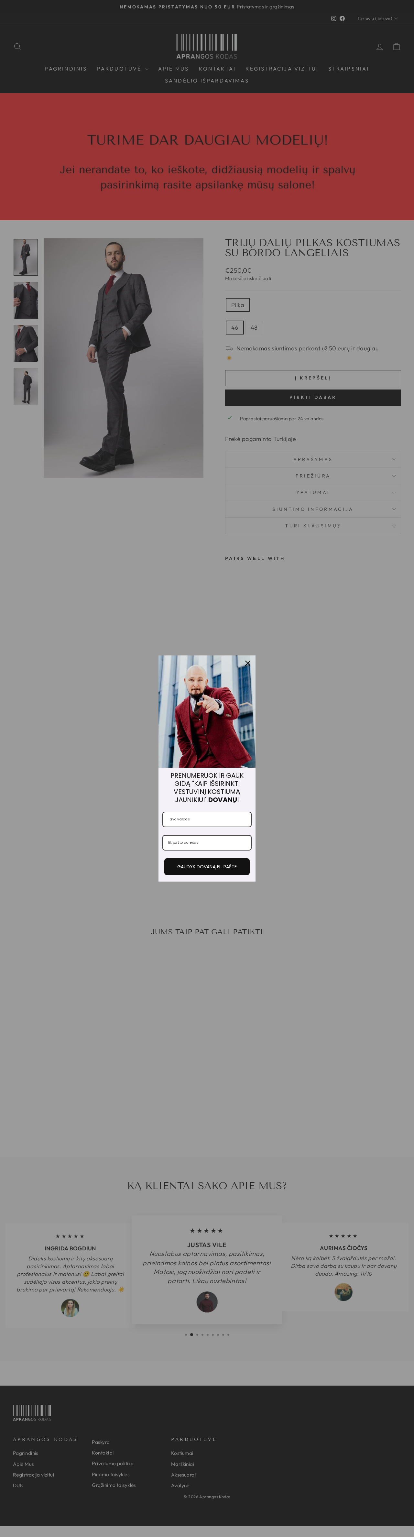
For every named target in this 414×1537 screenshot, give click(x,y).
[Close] (248, 663)
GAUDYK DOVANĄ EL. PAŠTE (207, 866)
